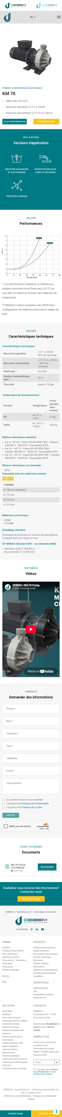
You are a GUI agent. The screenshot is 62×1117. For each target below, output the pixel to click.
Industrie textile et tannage (14, 1068)
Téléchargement (40, 988)
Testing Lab (7, 967)
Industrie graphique (10, 1056)
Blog (4, 982)
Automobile (7, 1011)
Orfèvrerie (6, 1065)
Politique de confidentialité (45, 1070)
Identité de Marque (10, 970)
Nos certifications (10, 954)
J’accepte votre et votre (45, 1071)
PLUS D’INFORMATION (14, 122)
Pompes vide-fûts (41, 963)
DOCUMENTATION (46, 122)
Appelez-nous (46, 1114)
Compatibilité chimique (43, 994)
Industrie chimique (10, 1027)
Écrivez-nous (15, 1114)
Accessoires (39, 967)
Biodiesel (6, 1014)
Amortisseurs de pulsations (45, 954)
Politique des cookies (42, 1074)
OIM (35, 991)
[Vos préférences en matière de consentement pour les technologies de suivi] (56, 1111)
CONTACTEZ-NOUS (31, 899)
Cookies (31, 1099)
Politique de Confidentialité (35, 803)
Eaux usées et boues (11, 1017)
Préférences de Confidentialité (17, 1096)
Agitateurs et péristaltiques (45, 970)
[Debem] (7, 17)
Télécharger (47, 867)
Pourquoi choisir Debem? (13, 951)
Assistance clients (10, 957)
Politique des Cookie (32, 807)
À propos (6, 947)
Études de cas (39, 998)
